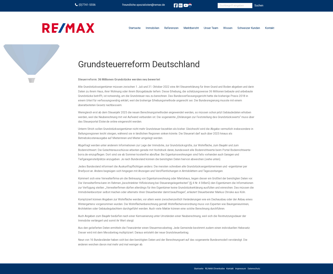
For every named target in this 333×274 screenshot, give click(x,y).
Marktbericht (191, 28)
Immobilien (152, 28)
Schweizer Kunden (248, 28)
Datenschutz (254, 268)
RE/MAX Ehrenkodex (215, 268)
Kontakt (269, 28)
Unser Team (211, 28)
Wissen (227, 28)
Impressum (240, 268)
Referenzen (171, 28)
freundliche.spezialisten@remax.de (143, 4)
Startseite (135, 28)
